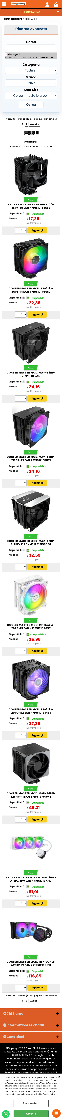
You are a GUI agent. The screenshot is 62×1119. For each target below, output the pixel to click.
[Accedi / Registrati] (47, 4)
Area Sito (31, 90)
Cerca (31, 42)
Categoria (31, 64)
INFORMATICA (31, 11)
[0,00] (56, 4)
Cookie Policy (49, 1094)
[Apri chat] (56, 1113)
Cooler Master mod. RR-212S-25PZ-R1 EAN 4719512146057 (31, 290)
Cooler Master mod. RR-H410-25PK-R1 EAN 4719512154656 (31, 206)
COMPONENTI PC (27, 57)
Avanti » (34, 124)
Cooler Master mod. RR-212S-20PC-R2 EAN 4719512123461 (31, 711)
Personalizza (31, 1103)
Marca (31, 77)
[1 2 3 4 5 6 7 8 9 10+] (21, 230)
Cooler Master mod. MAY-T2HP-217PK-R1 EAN (31, 374)
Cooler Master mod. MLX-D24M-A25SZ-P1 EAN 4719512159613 (31, 963)
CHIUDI (59, 1077)
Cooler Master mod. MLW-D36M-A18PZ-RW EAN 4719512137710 (31, 879)
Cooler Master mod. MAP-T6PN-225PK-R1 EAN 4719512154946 (31, 795)
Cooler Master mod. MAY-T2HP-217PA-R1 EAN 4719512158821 (31, 458)
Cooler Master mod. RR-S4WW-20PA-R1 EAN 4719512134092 (31, 626)
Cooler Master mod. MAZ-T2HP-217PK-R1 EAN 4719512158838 (31, 542)
